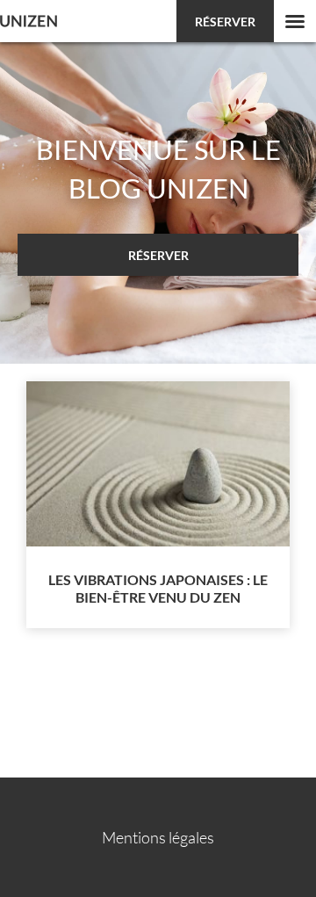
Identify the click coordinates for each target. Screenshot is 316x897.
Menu (295, 21)
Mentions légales (158, 837)
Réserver (225, 21)
